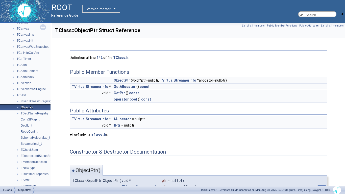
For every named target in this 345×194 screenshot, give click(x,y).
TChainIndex (25, 77)
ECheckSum (29, 150)
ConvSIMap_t (30, 119)
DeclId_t (26, 125)
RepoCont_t (29, 131)
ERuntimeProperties (34, 174)
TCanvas (23, 28)
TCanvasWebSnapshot (32, 46)
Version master (99, 9)
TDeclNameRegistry (34, 113)
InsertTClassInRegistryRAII (39, 101)
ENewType (28, 168)
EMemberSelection (34, 162)
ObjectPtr (27, 107)
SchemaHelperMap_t (35, 137)
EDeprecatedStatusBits (37, 156)
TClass (21, 95)
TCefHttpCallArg (28, 53)
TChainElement (27, 71)
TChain (22, 65)
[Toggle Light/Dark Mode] (342, 13)
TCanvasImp (25, 34)
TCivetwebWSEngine (31, 89)
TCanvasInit (25, 40)
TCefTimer (24, 59)
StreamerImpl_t (31, 144)
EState (25, 180)
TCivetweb (24, 83)
